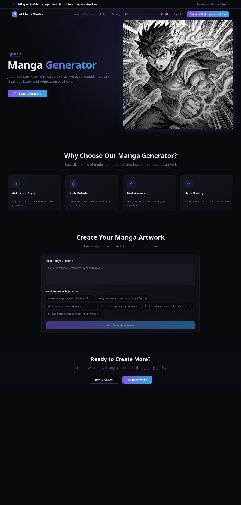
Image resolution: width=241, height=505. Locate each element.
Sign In (178, 14)
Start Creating (30, 93)
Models (103, 14)
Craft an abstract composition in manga (119, 306)
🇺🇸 (167, 15)
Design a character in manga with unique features (122, 298)
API (127, 14)
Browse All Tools (104, 379)
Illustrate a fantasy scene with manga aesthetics (168, 306)
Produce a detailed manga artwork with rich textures (74, 313)
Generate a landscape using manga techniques (71, 306)
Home (75, 14)
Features (89, 14)
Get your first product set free (208, 14)
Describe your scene (59, 261)
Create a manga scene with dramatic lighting (70, 298)
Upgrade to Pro (137, 379)
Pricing (116, 14)
